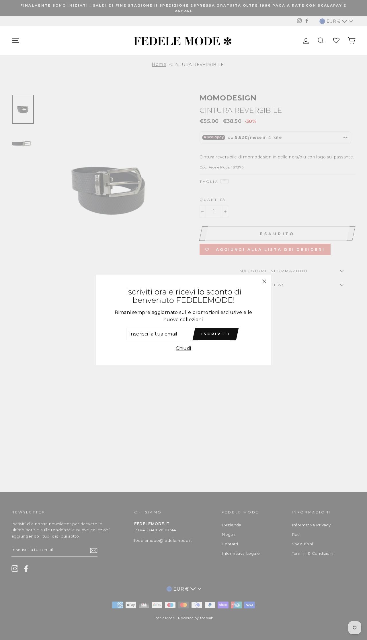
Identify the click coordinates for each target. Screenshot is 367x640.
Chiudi (183, 348)
